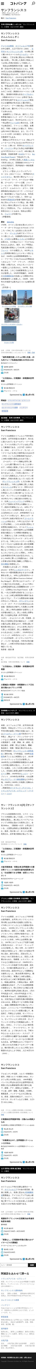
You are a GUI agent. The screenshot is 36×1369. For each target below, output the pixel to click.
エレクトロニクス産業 (10, 407)
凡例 (33, 352)
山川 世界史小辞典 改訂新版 (11, 1168)
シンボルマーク (20, 570)
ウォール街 (14, 123)
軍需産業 (5, 411)
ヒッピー (24, 774)
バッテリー (24, 407)
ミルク (9, 794)
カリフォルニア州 (22, 46)
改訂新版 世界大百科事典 (10, 418)
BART (21, 154)
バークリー (9, 148)
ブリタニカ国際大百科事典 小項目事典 (15, 898)
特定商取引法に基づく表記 (15, 1357)
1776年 (7, 239)
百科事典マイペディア (9, 710)
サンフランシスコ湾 (14, 52)
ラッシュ (29, 527)
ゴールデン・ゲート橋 (12, 734)
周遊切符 (11, 200)
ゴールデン (24, 54)
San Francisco (11, 18)
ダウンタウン (24, 601)
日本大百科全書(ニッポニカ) (11, 24)
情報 (29, 352)
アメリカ (4, 46)
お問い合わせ (28, 1357)
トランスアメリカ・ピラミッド (19, 400)
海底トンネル (29, 160)
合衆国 (11, 46)
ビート (3, 774)
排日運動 (4, 564)
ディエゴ (13, 233)
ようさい (21, 239)
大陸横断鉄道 (8, 276)
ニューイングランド (16, 501)
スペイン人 (7, 487)
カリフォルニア (23, 100)
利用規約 (3, 1357)
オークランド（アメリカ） (21, 788)
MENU (2, 3)
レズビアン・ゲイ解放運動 (13, 779)
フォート (4, 250)
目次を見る (10, 222)
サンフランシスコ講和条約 (11, 404)
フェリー (8, 214)
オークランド (28, 146)
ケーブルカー (28, 94)
